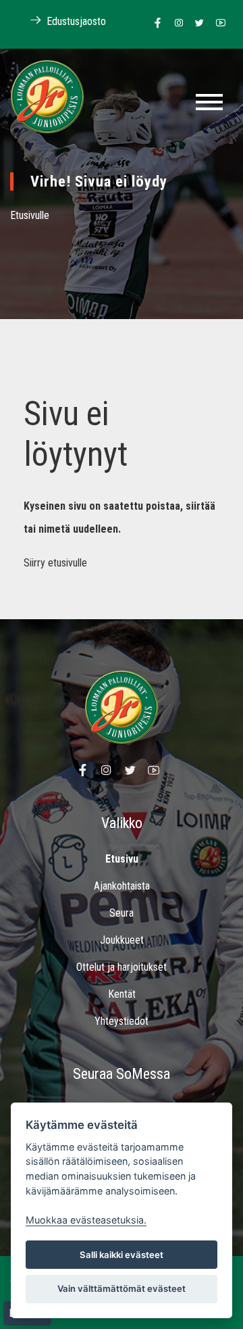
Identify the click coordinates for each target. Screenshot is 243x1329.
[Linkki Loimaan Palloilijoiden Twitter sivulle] (196, 23)
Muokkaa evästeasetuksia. (86, 1220)
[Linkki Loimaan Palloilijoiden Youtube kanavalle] (217, 23)
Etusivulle (29, 215)
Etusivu (121, 858)
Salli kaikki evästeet (121, 1254)
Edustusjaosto (75, 21)
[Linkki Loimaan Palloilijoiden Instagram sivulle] (175, 23)
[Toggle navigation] (209, 102)
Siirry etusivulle (55, 562)
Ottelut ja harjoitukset (121, 967)
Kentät (122, 994)
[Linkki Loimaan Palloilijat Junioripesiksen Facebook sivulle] (154, 23)
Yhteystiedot (121, 1021)
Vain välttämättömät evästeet (121, 1288)
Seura (121, 913)
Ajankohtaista (122, 885)
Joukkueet (122, 940)
